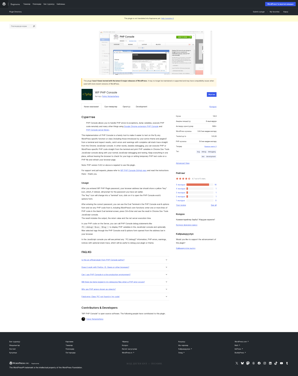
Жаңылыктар (14, 345)
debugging (212, 152)
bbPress (239, 349)
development (211, 156)
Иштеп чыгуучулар (129, 349)
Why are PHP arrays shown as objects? (98, 289)
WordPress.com (242, 342)
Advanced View (183, 163)
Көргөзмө (69, 342)
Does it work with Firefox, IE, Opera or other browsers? (105, 267)
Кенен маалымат (91, 106)
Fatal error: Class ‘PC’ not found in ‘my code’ (100, 297)
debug (204, 152)
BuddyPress (240, 353)
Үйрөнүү (125, 342)
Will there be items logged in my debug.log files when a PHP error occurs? (113, 282)
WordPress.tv (128, 353)
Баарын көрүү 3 (211, 146)
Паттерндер (71, 353)
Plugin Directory (15, 12)
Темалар (69, 345)
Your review (181, 205)
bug (198, 152)
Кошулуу (181, 342)
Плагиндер (70, 349)
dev (203, 156)
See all (214, 205)
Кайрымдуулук (185, 349)
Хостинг (12, 349)
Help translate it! (167, 18)
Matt (237, 345)
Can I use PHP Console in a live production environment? (105, 274)
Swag (181, 353)
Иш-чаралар (183, 345)
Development (141, 106)
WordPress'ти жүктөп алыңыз (280, 4)
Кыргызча (35, 363)
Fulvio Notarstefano (110, 96)
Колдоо (213, 106)
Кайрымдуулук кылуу (185, 248)
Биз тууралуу (14, 342)
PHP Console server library (97, 130)
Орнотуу (126, 106)
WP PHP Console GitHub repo (133, 170)
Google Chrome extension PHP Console (141, 126)
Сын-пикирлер (110, 106)
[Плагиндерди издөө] (34, 26)
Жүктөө (211, 94)
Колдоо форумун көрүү (186, 225)
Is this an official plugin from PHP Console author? (103, 260)
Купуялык (13, 353)
